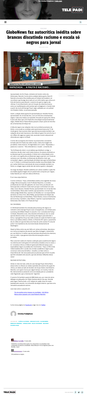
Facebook (28, 305)
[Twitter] (78, 392)
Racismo (46, 323)
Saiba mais (58, 1)
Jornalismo (27, 323)
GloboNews (44, 321)
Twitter (43, 305)
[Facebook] (75, 392)
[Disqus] (33, 359)
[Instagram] (82, 392)
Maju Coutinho (37, 323)
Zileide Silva (14, 325)
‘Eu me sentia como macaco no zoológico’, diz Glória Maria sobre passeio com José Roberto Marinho (31, 293)
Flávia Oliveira (24, 321)
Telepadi (72, 10)
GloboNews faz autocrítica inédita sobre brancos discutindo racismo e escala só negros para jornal (43, 37)
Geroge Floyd (34, 321)
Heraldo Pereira (16, 323)
